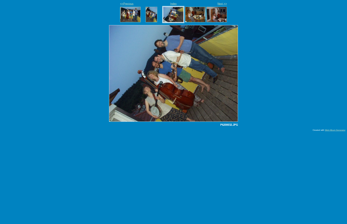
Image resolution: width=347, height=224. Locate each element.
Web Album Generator (335, 130)
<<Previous (127, 3)
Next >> (222, 3)
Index (173, 3)
